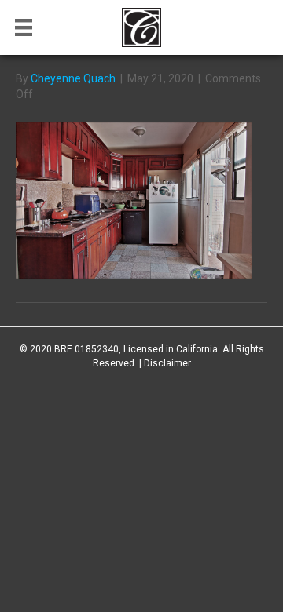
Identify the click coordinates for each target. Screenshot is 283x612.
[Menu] (23, 27)
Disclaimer (167, 363)
